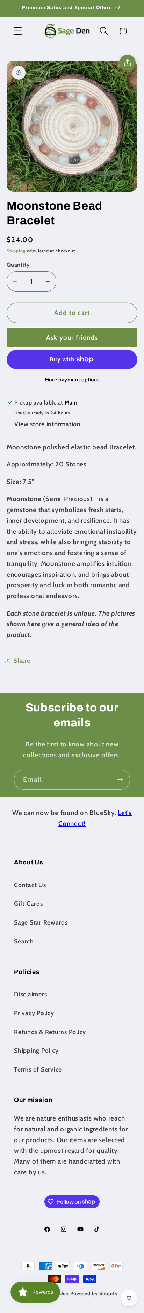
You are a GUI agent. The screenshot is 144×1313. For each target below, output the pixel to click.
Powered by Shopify (94, 1293)
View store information (47, 424)
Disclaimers (30, 994)
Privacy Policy (34, 1013)
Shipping (16, 250)
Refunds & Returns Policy (50, 1031)
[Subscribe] (120, 780)
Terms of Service (38, 1069)
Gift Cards (28, 903)
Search (24, 941)
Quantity (18, 264)
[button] (17, 31)
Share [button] (22, 660)
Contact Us (30, 885)
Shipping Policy (36, 1050)
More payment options (72, 380)
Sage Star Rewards (41, 922)
